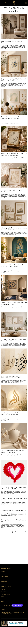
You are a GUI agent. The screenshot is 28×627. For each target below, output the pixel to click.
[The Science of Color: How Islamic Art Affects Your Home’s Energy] (14, 250)
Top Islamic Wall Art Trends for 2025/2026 (13, 510)
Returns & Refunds (5, 594)
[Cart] (25, 3)
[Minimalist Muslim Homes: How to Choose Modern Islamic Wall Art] (14, 324)
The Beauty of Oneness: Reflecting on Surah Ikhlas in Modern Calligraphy (14, 413)
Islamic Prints (4, 579)
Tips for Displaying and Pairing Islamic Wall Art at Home (14, 499)
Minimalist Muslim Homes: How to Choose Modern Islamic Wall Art (13, 340)
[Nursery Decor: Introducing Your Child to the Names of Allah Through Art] (14, 102)
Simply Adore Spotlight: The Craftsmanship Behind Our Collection (13, 80)
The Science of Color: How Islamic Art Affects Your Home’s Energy (12, 265)
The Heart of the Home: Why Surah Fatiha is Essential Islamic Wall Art (13, 488)
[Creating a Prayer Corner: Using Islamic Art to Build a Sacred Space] (14, 288)
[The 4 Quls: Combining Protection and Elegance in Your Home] (14, 436)
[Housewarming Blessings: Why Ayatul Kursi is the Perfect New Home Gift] (14, 139)
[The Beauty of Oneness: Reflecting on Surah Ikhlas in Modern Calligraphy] (14, 398)
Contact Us (3, 591)
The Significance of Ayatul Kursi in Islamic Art (13, 521)
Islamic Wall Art (4, 574)
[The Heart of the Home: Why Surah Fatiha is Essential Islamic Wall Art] (14, 472)
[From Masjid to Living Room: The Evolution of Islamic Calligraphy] (14, 361)
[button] (4, 3)
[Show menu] (1, 3)
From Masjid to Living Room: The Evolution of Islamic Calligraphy (11, 377)
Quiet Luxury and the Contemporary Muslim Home (11, 42)
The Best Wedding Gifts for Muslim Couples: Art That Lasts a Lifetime (11, 191)
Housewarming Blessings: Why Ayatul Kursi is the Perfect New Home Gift (14, 154)
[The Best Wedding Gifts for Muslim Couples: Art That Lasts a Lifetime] (14, 175)
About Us (3, 589)
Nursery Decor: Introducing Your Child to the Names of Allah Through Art (13, 117)
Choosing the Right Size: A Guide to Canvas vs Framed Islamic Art (14, 229)
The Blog (3, 596)
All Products (4, 571)
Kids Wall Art (4, 581)
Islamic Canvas (4, 576)
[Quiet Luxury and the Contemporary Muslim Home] (14, 26)
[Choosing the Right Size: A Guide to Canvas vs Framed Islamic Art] (14, 213)
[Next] (21, 531)
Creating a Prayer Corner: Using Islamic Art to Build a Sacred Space (14, 303)
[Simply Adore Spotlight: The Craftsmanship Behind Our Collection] (14, 64)
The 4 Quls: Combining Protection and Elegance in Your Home (12, 451)
